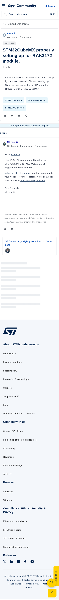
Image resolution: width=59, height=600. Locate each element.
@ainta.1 (15, 154)
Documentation (36, 100)
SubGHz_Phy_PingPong (18, 173)
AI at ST (7, 474)
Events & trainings (12, 465)
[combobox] (29, 14)
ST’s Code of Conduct (15, 538)
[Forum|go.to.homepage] (22, 6)
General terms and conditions (19, 413)
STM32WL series (14, 107)
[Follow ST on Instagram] (18, 562)
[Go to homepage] (10, 335)
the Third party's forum (32, 180)
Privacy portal (32, 583)
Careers (7, 388)
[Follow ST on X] (5, 562)
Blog (5, 405)
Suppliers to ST (11, 396)
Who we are (9, 353)
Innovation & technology (16, 379)
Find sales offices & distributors (20, 439)
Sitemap (7, 500)
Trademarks (14, 583)
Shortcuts (8, 491)
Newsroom (8, 457)
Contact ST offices (13, 431)
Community (9, 448)
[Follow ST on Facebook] (25, 562)
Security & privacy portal (16, 547)
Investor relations (12, 362)
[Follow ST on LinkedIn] (11, 562)
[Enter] (5, 14)
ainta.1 (11, 33)
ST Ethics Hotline (12, 530)
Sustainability (10, 370)
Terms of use (14, 580)
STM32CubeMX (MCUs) (17, 24)
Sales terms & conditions (37, 580)
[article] (29, 186)
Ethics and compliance (15, 521)
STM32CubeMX (13, 100)
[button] (3, 6)
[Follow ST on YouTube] (32, 562)
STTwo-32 (12, 142)
